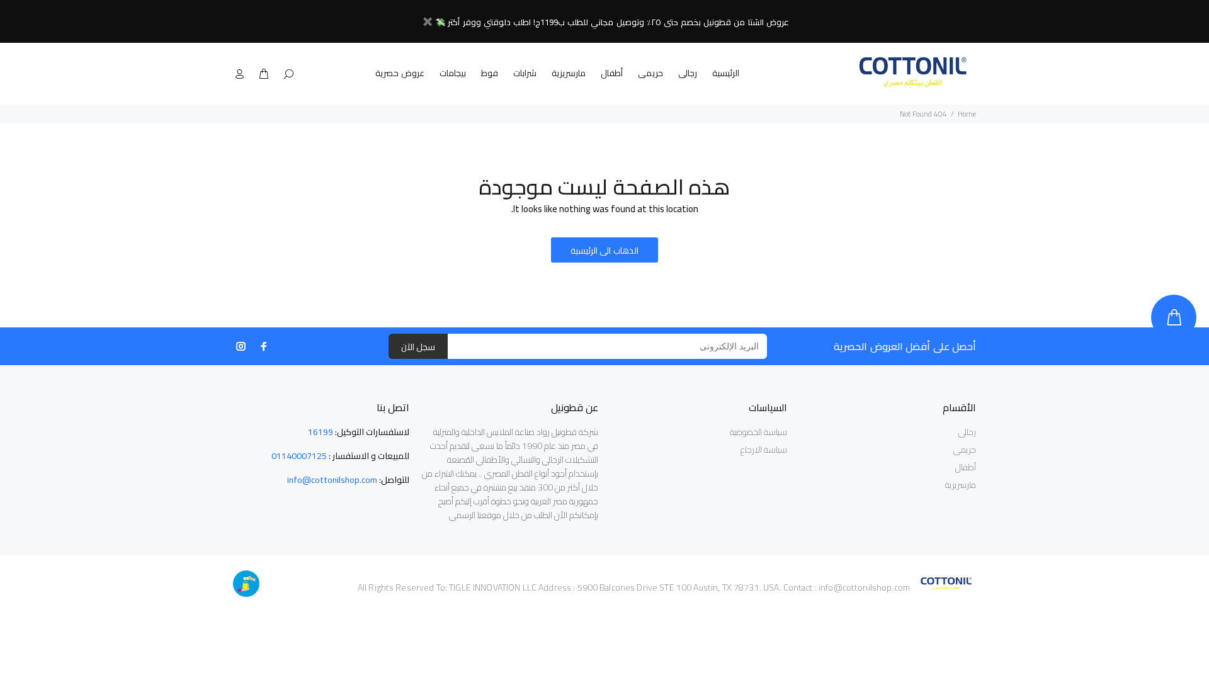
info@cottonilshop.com (332, 480)
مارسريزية (569, 73)
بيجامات (453, 73)
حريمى (650, 73)
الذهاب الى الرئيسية (604, 250)
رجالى (687, 73)
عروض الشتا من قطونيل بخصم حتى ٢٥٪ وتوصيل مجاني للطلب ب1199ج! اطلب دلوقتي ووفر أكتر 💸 (612, 22)
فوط (489, 73)
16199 (320, 432)
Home (967, 113)
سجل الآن (418, 347)
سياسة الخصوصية (758, 432)
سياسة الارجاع (764, 449)
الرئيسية (725, 73)
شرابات (524, 73)
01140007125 (299, 456)
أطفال (612, 73)
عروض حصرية (399, 73)
